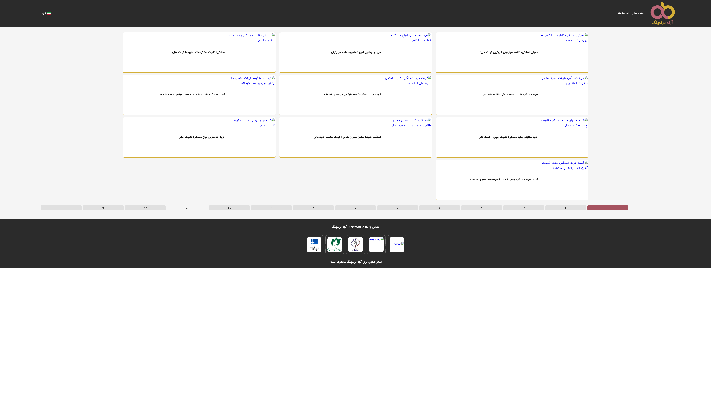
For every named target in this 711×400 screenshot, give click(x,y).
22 (145, 207)
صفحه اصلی (638, 13)
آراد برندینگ (623, 13)
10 (229, 207)
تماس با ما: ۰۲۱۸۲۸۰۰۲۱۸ (364, 227)
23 (103, 207)
